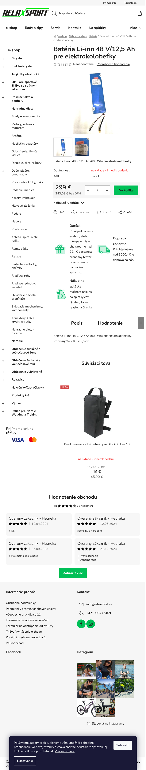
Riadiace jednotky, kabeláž (24, 285)
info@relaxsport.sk (99, 604)
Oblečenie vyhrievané (27, 372)
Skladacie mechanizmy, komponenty (27, 308)
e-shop (14, 50)
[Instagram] (90, 624)
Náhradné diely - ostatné (23, 331)
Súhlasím (122, 745)
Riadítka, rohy (21, 276)
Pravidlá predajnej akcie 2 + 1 (26, 637)
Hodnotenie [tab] (110, 323)
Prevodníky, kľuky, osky (27, 182)
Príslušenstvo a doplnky (22, 99)
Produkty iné (20, 395)
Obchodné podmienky (21, 603)
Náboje (16, 221)
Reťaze (16, 256)
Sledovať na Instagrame (108, 723)
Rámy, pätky (20, 249)
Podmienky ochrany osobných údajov (31, 609)
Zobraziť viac (73, 573)
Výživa (16, 403)
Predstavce (19, 229)
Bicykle (17, 58)
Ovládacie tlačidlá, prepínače (24, 297)
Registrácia (130, 3)
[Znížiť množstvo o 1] (88, 190)
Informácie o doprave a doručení (27, 620)
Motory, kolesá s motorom (23, 126)
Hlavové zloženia (23, 206)
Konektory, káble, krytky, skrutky (23, 320)
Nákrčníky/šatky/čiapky (28, 387)
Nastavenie (25, 761)
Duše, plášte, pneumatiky (21, 172)
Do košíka (125, 190)
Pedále (16, 214)
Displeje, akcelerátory (26, 163)
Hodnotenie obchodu (73, 497)
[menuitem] (11, 27)
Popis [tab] (77, 323)
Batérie (17, 136)
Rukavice (18, 379)
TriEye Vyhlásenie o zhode (24, 632)
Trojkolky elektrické (25, 74)
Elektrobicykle (22, 66)
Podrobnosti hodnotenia (113, 64)
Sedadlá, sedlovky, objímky (24, 266)
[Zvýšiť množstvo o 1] (107, 190)
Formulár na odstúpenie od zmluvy (29, 626)
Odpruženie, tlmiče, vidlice (25, 153)
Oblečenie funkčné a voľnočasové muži (26, 362)
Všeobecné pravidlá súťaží (23, 614)
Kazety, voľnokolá (23, 198)
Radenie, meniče (23, 190)
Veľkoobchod (15, 643)
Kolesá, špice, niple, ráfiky (25, 239)
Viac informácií (65, 751)
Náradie (17, 341)
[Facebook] (81, 624)
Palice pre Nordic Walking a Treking (24, 413)
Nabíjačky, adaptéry (25, 144)
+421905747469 (98, 613)
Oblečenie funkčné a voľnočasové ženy (26, 351)
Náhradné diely (22, 109)
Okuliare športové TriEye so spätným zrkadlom (24, 85)
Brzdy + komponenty (26, 116)
